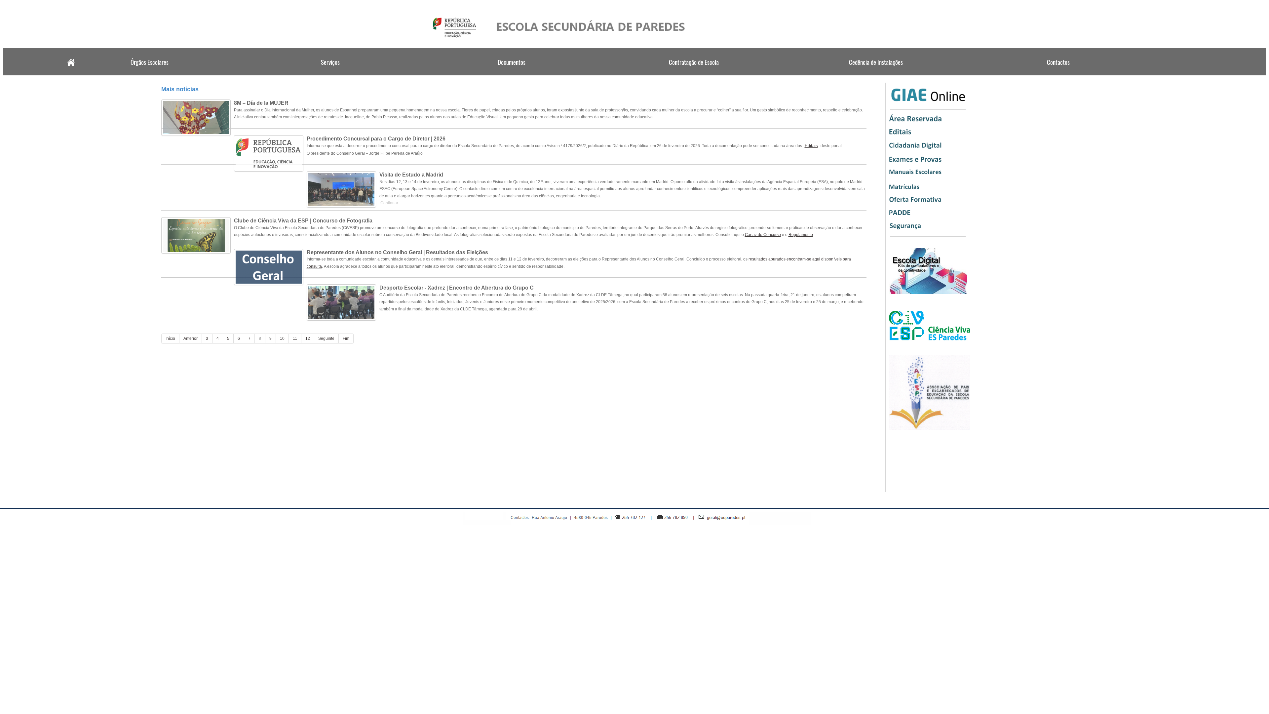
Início (170, 338)
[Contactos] (1057, 73)
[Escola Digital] (928, 292)
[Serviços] (330, 73)
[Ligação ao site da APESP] (929, 428)
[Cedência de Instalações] (875, 73)
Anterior (190, 338)
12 (307, 338)
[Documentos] (512, 73)
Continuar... (390, 203)
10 (282, 338)
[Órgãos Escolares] (148, 73)
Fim (346, 338)
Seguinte (326, 338)
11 (295, 338)
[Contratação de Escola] (694, 73)
